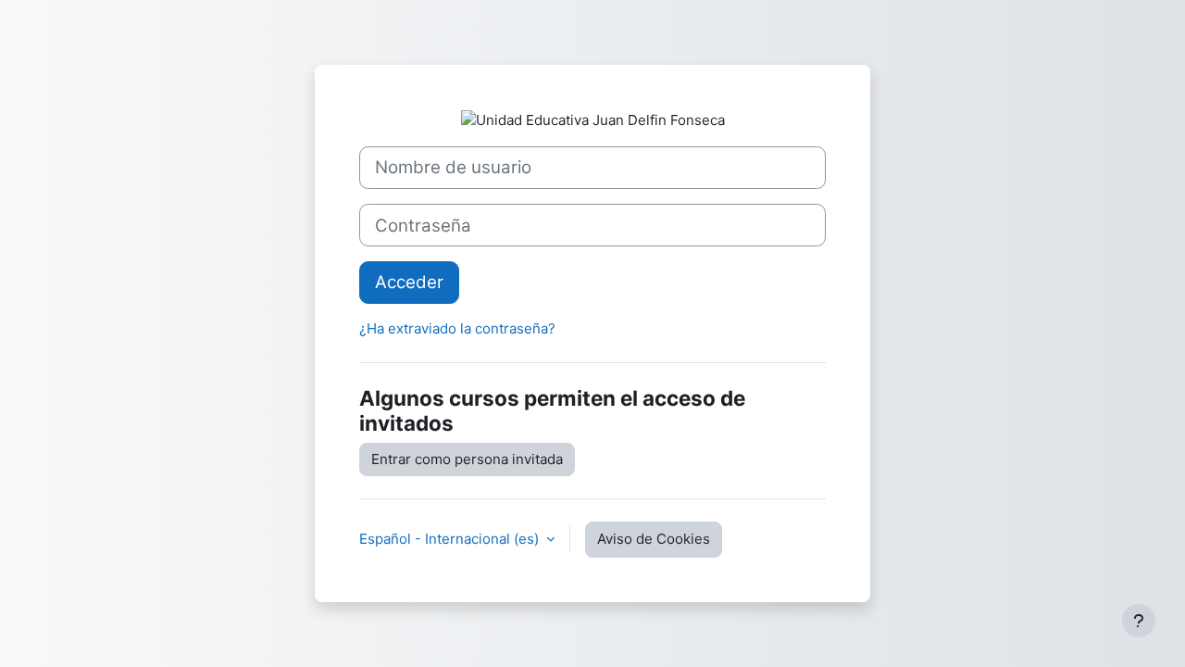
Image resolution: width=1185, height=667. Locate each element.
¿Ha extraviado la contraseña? (457, 328)
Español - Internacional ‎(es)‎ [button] (451, 538)
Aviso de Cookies (653, 538)
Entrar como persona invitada (467, 459)
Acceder (409, 282)
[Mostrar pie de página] (1138, 620)
